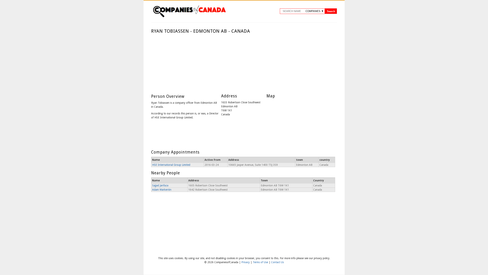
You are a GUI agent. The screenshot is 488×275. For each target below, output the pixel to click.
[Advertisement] (243, 62)
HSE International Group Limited (171, 164)
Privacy (245, 262)
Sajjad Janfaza (160, 185)
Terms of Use (261, 262)
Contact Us (277, 262)
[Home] (189, 16)
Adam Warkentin (161, 189)
